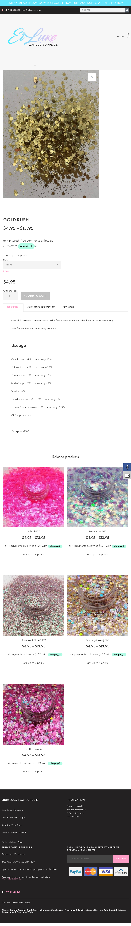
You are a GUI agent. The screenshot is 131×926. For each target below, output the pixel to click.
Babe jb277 (33, 532)
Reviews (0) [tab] (69, 307)
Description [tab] (13, 307)
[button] (35, 65)
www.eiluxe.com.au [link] (11, 879)
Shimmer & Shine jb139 (33, 640)
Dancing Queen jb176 (97, 640)
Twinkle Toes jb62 (33, 749)
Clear (6, 271)
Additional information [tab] (41, 307)
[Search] (127, 10)
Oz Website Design (21, 903)
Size (5, 260)
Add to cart (37, 296)
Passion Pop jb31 (97, 532)
